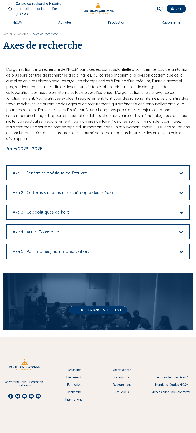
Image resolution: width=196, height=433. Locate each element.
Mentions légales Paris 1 (171, 377)
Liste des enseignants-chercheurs (98, 310)
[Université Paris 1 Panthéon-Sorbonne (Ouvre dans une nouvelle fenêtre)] (98, 8)
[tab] (98, 173)
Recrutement (122, 384)
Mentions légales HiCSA (171, 384)
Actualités (74, 370)
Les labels (122, 392)
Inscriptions (122, 377)
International (74, 399)
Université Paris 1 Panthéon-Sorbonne (24, 383)
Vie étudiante (121, 370)
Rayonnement (173, 22)
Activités (65, 22)
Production (116, 22)
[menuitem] (17, 22)
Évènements (74, 377)
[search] (159, 8)
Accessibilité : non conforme (171, 392)
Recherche (74, 392)
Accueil (7, 34)
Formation (74, 384)
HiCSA (17, 22)
